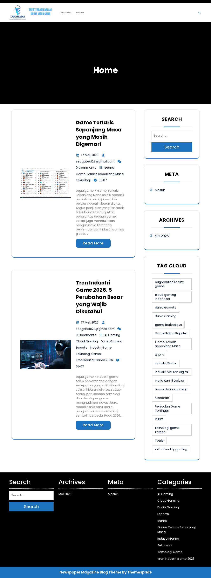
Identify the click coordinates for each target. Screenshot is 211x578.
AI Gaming (112, 335)
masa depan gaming (171, 389)
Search (171, 147)
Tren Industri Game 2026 (94, 360)
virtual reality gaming (171, 449)
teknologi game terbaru (167, 430)
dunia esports (165, 307)
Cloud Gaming (87, 341)
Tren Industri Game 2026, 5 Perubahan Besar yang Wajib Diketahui (99, 297)
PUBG (159, 419)
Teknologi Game (88, 354)
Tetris (159, 440)
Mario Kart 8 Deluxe (169, 380)
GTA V (159, 354)
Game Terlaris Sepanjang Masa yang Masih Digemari (99, 133)
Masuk (160, 190)
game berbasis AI (168, 324)
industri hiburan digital (172, 372)
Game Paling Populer (171, 333)
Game (109, 167)
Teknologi (83, 180)
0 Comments (86, 167)
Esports (81, 347)
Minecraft (162, 398)
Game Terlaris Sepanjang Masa (100, 174)
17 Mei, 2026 (89, 155)
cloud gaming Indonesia (165, 296)
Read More (93, 243)
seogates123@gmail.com (95, 161)
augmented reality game (169, 284)
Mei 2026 (162, 236)
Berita (80, 12)
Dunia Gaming (111, 341)
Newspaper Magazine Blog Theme (90, 572)
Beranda (66, 12)
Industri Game (101, 347)
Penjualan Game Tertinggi (167, 408)
